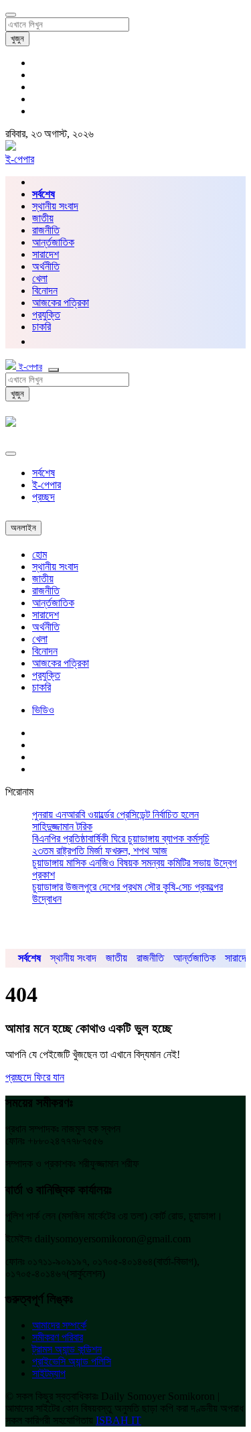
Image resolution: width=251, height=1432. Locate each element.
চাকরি (41, 687)
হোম (39, 554)
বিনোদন (45, 290)
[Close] (10, 454)
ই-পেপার (19, 159)
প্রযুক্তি (46, 314)
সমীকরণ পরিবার (57, 1337)
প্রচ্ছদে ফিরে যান (34, 1077)
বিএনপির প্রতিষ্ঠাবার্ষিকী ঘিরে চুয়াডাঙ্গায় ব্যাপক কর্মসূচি (121, 838)
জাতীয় (43, 218)
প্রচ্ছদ (43, 497)
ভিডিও (43, 710)
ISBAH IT (118, 1420)
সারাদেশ (45, 254)
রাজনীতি (46, 230)
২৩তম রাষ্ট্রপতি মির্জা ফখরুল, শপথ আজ (99, 850)
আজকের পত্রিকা (60, 302)
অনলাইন (23, 528)
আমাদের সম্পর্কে (59, 1325)
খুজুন (17, 39)
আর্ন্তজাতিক (53, 242)
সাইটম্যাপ (49, 1373)
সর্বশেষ (43, 472)
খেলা (40, 278)
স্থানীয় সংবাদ (55, 206)
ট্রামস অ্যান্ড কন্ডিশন (67, 1349)
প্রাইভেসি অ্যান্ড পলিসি (71, 1361)
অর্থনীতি (46, 266)
